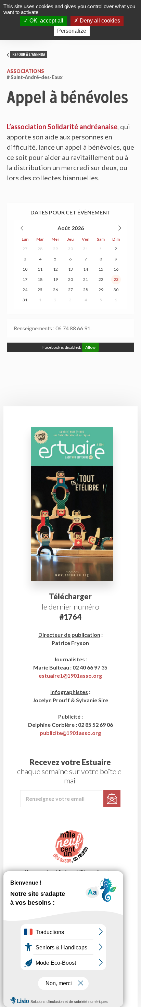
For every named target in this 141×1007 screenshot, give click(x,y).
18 (40, 279)
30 (70, 248)
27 (25, 248)
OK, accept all (45, 21)
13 (70, 269)
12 (55, 269)
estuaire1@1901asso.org (70, 675)
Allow (90, 347)
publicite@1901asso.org (70, 733)
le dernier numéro (70, 606)
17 (25, 279)
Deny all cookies (99, 21)
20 (70, 279)
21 (85, 279)
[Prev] (22, 228)
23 (116, 279)
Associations (25, 71)
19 (55, 279)
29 (55, 248)
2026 (78, 228)
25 (40, 289)
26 (55, 289)
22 (101, 279)
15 (101, 269)
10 (25, 269)
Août (63, 228)
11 (40, 269)
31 (85, 248)
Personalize (71, 31)
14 (85, 269)
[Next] (119, 228)
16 (116, 269)
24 (25, 289)
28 (40, 248)
